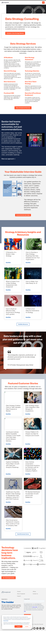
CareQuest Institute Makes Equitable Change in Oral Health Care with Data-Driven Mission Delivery (13, 436)
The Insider (7, 602)
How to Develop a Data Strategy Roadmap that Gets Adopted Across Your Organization (33, 255)
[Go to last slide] (2, 360)
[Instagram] (43, 628)
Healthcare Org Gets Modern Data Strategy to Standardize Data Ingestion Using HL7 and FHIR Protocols (13, 495)
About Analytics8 (21, 593)
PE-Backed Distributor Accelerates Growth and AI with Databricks (32, 494)
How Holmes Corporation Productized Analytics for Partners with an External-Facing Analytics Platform (32, 466)
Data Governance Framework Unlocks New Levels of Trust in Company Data (12, 522)
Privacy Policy (5, 620)
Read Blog (8, 262)
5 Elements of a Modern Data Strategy (11, 254)
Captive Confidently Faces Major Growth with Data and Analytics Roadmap (12, 464)
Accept (18, 626)
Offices (34, 591)
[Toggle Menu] (43, 2)
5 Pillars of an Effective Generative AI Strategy (32, 310)
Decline (26, 626)
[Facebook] (40, 628)
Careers (19, 591)
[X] (37, 628)
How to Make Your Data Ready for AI (32, 282)
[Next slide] (43, 360)
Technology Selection (32, 71)
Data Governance (9, 82)
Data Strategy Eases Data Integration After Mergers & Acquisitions (32, 408)
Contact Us (35, 593)
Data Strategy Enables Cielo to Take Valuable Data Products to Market (13, 408)
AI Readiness (8, 57)
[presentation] (13, 244)
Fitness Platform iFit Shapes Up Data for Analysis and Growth (32, 433)
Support (19, 596)
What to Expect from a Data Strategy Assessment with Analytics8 (12, 284)
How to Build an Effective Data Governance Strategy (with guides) (13, 311)
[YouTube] (34, 628)
